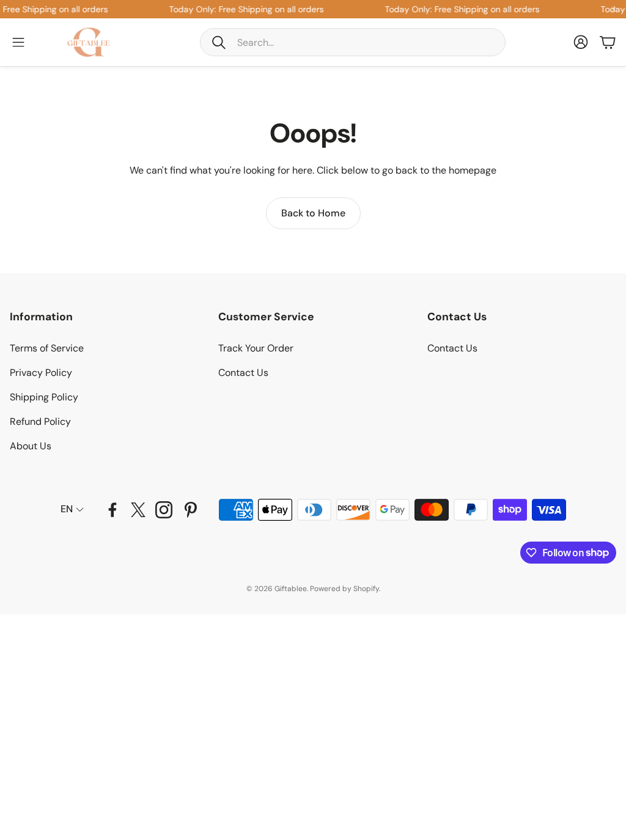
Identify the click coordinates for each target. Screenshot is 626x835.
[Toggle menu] (18, 42)
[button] (353, 42)
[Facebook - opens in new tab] (112, 509)
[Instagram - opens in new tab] (163, 509)
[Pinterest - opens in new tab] (190, 509)
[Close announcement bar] (614, 9)
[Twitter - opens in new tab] (138, 509)
